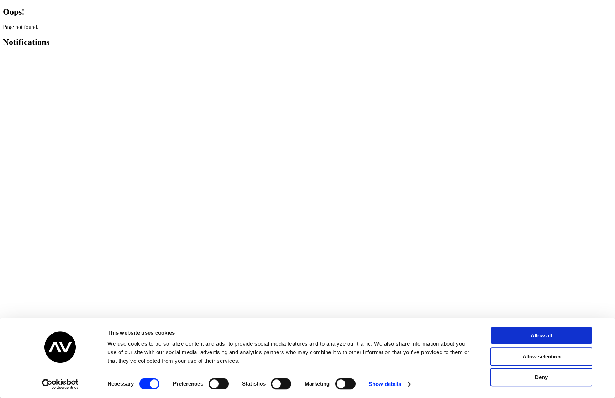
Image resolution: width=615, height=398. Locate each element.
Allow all (541, 335)
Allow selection (541, 356)
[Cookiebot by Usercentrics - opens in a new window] (60, 384)
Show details (385, 384)
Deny (541, 377)
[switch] (219, 383)
